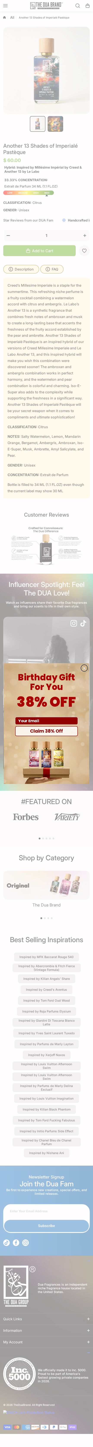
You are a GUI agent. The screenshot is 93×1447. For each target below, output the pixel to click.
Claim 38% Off (46, 731)
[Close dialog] (84, 668)
